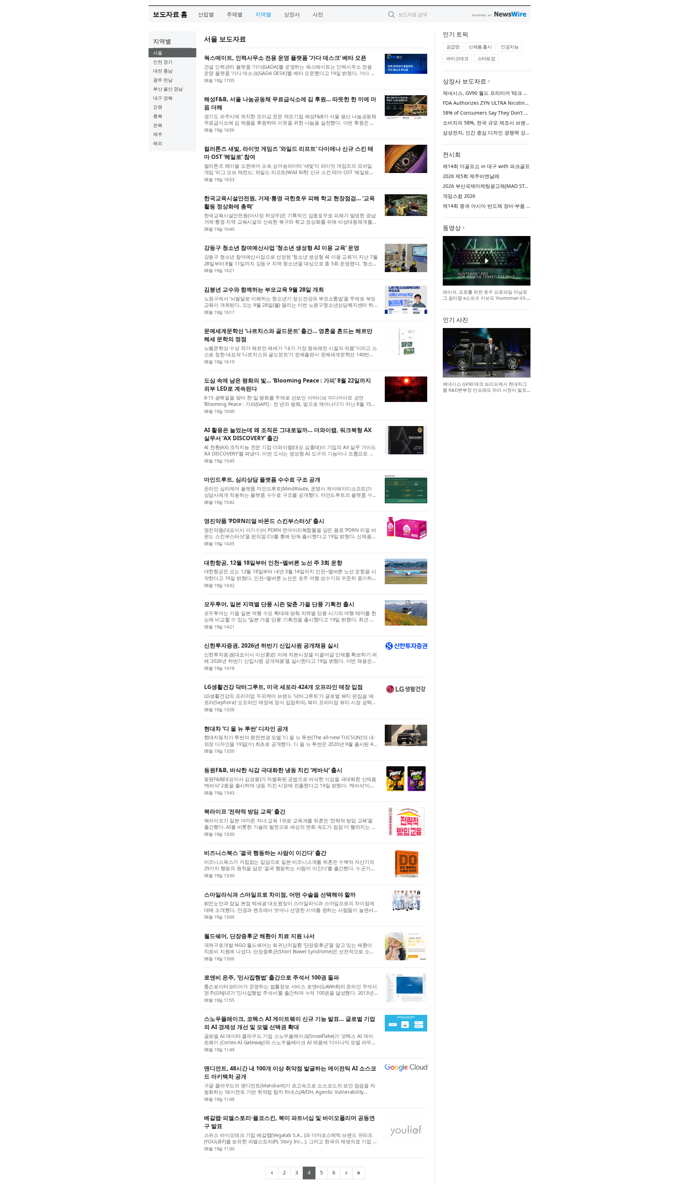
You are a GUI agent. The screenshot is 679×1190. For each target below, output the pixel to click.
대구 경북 (163, 98)
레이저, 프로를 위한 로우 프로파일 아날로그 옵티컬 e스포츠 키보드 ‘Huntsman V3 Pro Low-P (486, 298)
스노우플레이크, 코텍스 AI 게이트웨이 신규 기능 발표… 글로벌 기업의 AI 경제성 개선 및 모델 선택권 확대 (289, 1023)
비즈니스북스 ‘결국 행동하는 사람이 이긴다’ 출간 (265, 853)
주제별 (235, 14)
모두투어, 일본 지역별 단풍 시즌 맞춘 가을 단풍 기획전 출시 (279, 604)
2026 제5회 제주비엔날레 (471, 176)
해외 (157, 143)
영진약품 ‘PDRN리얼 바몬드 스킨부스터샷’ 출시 (264, 521)
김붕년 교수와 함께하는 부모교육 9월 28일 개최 (264, 289)
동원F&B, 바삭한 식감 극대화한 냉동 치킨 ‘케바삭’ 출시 (273, 770)
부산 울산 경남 (168, 89)
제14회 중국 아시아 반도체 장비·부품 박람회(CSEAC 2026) (507, 205)
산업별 (206, 14)
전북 (157, 125)
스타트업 (486, 58)
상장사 (292, 14)
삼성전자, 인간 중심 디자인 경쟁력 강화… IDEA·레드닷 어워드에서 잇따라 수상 (530, 132)
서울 (157, 53)
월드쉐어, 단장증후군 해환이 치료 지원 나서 (259, 936)
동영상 (452, 228)
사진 (318, 14)
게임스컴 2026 (459, 195)
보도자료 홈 (170, 14)
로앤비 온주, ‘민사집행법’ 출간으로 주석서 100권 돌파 (271, 977)
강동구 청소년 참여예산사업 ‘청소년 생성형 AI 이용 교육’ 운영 (281, 248)
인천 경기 (163, 62)
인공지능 (509, 47)
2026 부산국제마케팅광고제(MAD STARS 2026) (495, 186)
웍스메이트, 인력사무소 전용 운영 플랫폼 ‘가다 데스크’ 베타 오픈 (285, 58)
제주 (157, 134)
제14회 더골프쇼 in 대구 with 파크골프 (486, 166)
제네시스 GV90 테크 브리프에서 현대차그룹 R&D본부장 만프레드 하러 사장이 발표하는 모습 (485, 390)
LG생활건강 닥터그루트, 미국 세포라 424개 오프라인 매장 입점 (283, 687)
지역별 (263, 14)
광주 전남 (163, 80)
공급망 (453, 47)
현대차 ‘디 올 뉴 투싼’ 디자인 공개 (246, 728)
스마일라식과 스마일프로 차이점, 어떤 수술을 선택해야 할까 (280, 894)
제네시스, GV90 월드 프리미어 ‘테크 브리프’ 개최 (496, 93)
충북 (157, 116)
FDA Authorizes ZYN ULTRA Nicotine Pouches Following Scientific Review (528, 102)
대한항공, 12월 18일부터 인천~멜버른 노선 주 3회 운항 (273, 563)
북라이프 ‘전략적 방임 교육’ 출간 (244, 811)
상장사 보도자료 (464, 81)
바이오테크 (457, 58)
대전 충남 (163, 71)
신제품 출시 (480, 47)
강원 (157, 107)
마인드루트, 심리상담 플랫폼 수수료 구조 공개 (262, 479)
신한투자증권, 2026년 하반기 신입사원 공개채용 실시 (271, 645)
